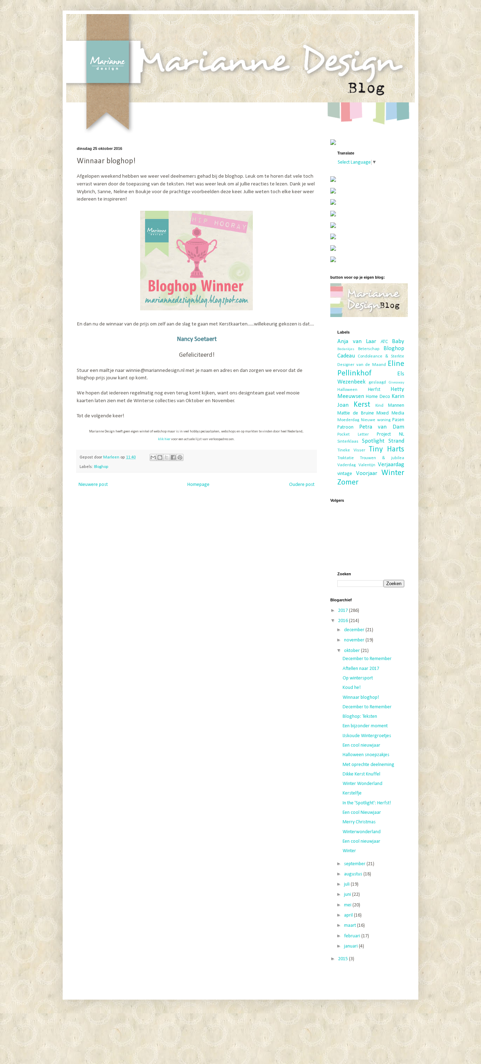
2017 (343, 610)
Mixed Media (390, 413)
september (355, 864)
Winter (392, 473)
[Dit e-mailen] (153, 457)
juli (347, 884)
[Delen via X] (166, 457)
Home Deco (378, 396)
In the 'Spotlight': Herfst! (367, 803)
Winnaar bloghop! (361, 697)
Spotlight (373, 441)
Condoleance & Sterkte (381, 356)
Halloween (347, 390)
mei (348, 905)
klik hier (164, 439)
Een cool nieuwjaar (361, 745)
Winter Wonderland (362, 783)
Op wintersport (358, 678)
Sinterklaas (347, 441)
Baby (398, 341)
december (355, 630)
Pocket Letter (353, 434)
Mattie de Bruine (355, 413)
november (355, 640)
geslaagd (377, 382)
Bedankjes (345, 349)
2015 (343, 959)
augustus (353, 874)
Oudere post (301, 484)
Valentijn (366, 465)
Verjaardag (391, 465)
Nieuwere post (93, 484)
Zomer (347, 483)
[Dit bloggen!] (159, 457)
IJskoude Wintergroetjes (367, 736)
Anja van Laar (356, 341)
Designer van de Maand (361, 365)
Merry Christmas (359, 822)
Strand (396, 441)
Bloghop (101, 467)
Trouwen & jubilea (382, 458)
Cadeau (346, 356)
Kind (379, 406)
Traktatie (345, 458)
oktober (352, 650)
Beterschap (369, 349)
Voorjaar (366, 473)
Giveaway (396, 383)
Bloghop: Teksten (360, 716)
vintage (344, 473)
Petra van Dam (381, 427)
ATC (384, 341)
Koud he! (352, 687)
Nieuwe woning (376, 420)
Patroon (345, 427)
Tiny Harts (386, 449)
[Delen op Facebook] (173, 457)
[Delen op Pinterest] (179, 457)
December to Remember (367, 658)
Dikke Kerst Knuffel (361, 774)
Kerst (362, 405)
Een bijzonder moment (365, 726)
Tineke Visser (351, 450)
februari (352, 936)
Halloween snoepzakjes (366, 755)
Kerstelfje (352, 793)
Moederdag (348, 420)
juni (348, 894)
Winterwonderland (362, 832)
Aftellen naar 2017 (361, 668)
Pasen (398, 420)
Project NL (390, 434)
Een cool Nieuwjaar (362, 812)
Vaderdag (346, 465)
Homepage (198, 484)
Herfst (374, 389)
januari (351, 946)
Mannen (396, 405)
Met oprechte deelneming (368, 764)
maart (350, 925)
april (349, 915)
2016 (343, 620)
